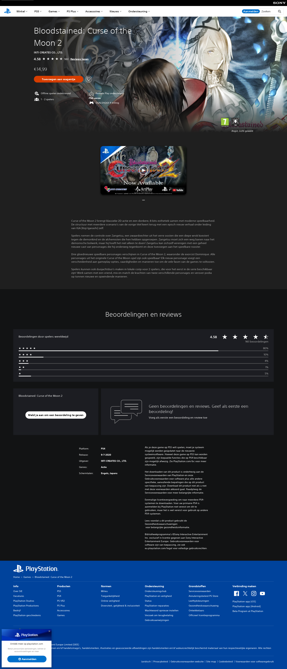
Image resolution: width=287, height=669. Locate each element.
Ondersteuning (137, 11)
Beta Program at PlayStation (248, 611)
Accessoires (92, 11)
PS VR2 (61, 600)
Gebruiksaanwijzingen (157, 620)
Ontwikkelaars (196, 610)
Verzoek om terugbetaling (159, 615)
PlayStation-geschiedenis (27, 615)
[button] (143, 170)
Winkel (20, 11)
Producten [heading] (63, 586)
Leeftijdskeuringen (199, 600)
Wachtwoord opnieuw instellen (161, 610)
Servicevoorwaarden (200, 591)
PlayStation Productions (26, 605)
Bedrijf (17, 610)
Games (52, 11)
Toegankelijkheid (110, 595)
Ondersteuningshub (155, 591)
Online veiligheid (110, 600)
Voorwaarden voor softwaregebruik (255, 661)
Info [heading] (15, 586)
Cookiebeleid (226, 661)
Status (148, 600)
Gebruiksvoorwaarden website (187, 661)
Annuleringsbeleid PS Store (203, 595)
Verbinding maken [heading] (244, 586)
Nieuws (114, 11)
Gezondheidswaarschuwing (204, 605)
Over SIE (17, 591)
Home (16, 577)
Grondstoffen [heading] (197, 586)
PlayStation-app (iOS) (244, 601)
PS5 (36, 11)
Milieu (104, 591)
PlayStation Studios (23, 600)
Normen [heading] (106, 586)
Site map (211, 661)
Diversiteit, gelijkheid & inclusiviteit (120, 605)
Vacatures (18, 595)
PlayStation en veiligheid (158, 595)
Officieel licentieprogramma (204, 615)
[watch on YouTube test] (178, 190)
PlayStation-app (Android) (247, 606)
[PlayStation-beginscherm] (7, 11)
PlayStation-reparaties (157, 605)
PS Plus (71, 11)
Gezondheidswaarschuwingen (161, 523)
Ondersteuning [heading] (154, 586)
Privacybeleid (160, 661)
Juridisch (146, 661)
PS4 (59, 595)
